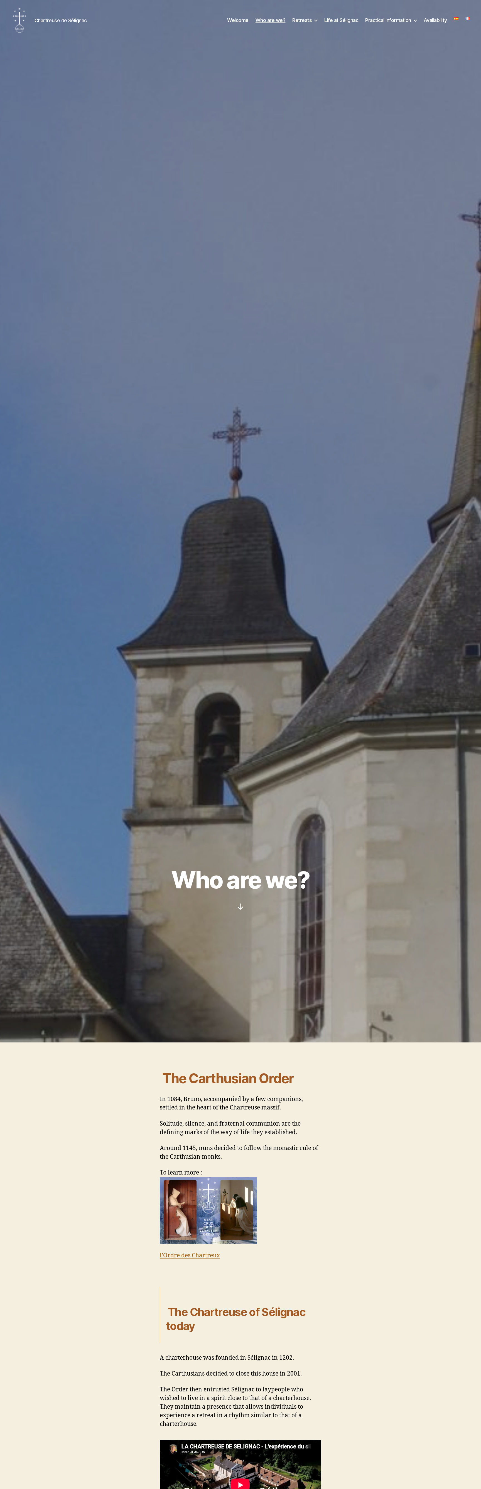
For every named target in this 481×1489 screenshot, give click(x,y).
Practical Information (388, 20)
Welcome (238, 20)
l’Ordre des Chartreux (190, 1255)
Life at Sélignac (341, 20)
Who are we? (271, 20)
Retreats (302, 20)
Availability (435, 20)
